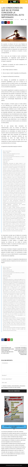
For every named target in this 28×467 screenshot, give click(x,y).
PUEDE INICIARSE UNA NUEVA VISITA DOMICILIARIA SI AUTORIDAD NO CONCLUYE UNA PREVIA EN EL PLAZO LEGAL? (7, 350)
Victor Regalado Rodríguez (8, 19)
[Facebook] (2, 22)
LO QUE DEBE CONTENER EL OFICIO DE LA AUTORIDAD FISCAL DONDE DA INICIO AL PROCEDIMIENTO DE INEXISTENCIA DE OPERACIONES (20, 351)
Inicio (2, 4)
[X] (5, 22)
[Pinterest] (8, 22)
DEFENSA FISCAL (7, 4)
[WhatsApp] (11, 22)
